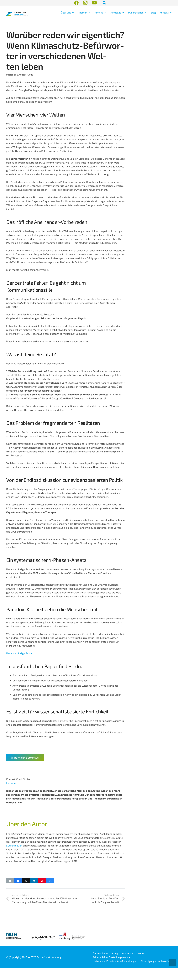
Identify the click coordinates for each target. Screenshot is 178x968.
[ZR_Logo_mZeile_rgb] (17, 14)
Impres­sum (128, 953)
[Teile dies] (18, 880)
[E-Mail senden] (10, 880)
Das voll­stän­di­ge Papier (19, 653)
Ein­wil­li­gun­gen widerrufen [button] (155, 961)
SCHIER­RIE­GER (14, 845)
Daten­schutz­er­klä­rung (105, 953)
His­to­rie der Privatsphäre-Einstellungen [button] (115, 961)
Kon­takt (142, 953)
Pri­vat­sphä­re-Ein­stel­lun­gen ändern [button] (112, 957)
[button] (72, 12)
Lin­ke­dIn (11, 783)
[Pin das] (42, 880)
